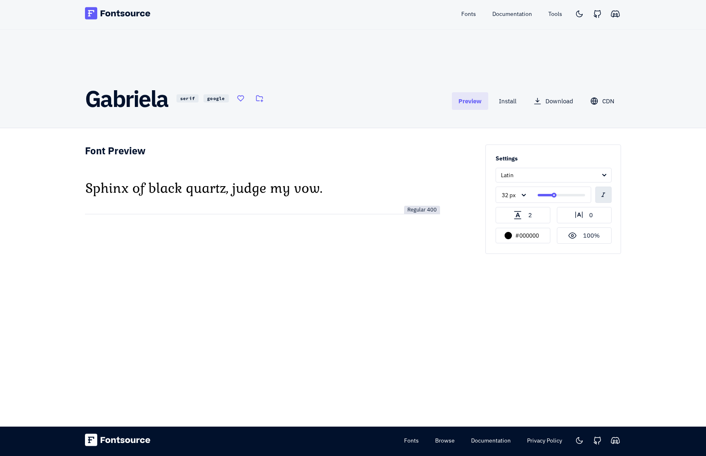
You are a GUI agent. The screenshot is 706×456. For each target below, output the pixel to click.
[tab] (470, 101)
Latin (507, 175)
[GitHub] (597, 14)
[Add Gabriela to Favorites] (241, 98)
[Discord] (615, 14)
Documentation (491, 440)
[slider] (554, 195)
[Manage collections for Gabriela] (259, 98)
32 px (509, 195)
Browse (445, 440)
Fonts (411, 440)
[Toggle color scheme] (579, 14)
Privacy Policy (544, 440)
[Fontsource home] (118, 14)
